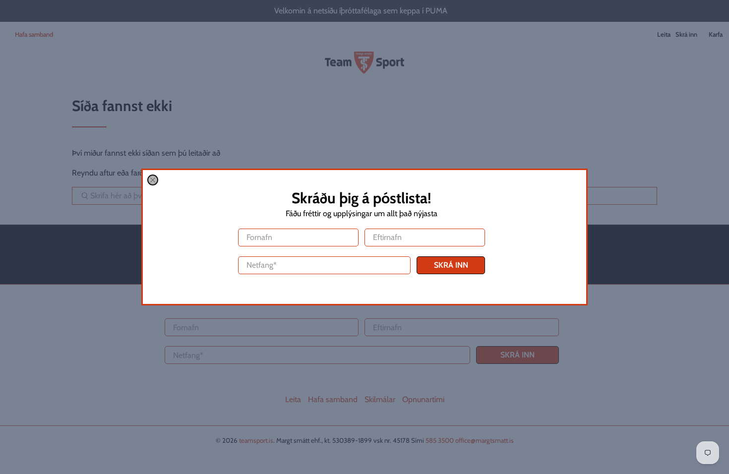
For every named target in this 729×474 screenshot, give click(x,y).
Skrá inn (451, 265)
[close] (153, 180)
